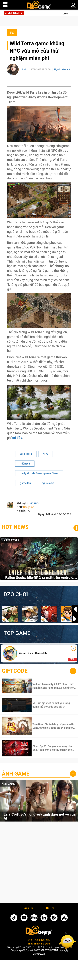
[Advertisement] (39, 863)
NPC (45, 453)
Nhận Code (54, 685)
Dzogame (28, 507)
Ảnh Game (15, 773)
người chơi (48, 483)
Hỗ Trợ (50, 908)
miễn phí (25, 463)
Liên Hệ (28, 908)
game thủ (25, 483)
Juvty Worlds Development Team (39, 473)
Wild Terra (26, 453)
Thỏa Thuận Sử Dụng (39, 943)
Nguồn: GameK (62, 69)
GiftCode (15, 671)
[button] (75, 618)
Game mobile (11, 539)
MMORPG (33, 503)
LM (24, 69)
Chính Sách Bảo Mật (39, 940)
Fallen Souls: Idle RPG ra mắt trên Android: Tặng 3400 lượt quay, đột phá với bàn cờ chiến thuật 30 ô (39, 577)
